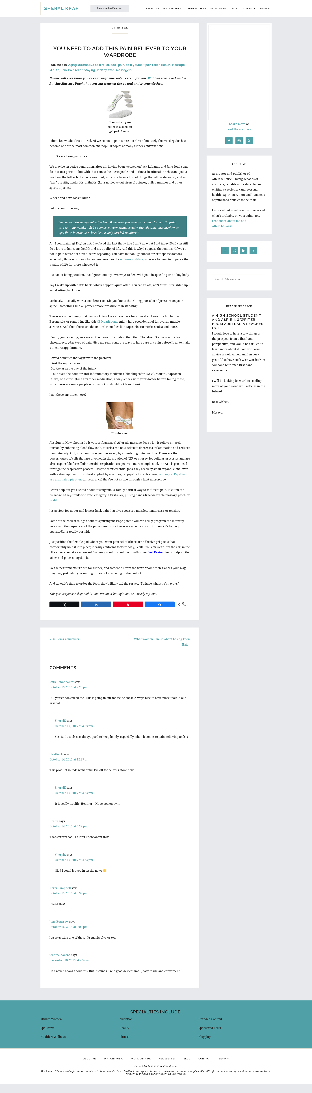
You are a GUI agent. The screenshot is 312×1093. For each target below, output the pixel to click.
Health (166, 65)
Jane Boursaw (59, 921)
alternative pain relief (93, 65)
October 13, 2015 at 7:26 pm (68, 687)
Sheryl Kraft (63, 8)
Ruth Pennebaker (61, 682)
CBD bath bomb (107, 321)
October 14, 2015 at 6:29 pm (68, 826)
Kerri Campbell (60, 888)
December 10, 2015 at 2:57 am (69, 960)
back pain (117, 65)
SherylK (60, 720)
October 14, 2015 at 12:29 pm (69, 759)
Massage (178, 65)
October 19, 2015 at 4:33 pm (74, 726)
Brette (53, 821)
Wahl (152, 78)
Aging (72, 65)
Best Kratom (155, 552)
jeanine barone (59, 955)
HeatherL (56, 754)
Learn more (237, 124)
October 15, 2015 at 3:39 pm (68, 893)
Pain (64, 70)
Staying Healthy (95, 70)
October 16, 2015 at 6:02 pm (68, 927)
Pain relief (75, 70)
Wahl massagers (119, 70)
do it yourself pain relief (143, 65)
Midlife (54, 70)
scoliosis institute (131, 259)
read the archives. (239, 129)
